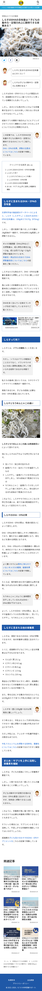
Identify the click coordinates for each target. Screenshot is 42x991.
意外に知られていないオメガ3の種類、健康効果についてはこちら (17, 567)
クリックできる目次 (17, 164)
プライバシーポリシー (21, 983)
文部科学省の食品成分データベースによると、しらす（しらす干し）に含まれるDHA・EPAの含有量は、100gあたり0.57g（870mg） (21, 216)
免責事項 (11, 980)
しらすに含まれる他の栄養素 (17, 183)
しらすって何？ (12, 173)
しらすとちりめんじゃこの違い (20, 176)
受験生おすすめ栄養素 (10, 16)
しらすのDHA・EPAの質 (18, 179)
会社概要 (30, 980)
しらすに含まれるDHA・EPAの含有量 (21, 169)
